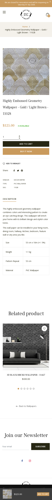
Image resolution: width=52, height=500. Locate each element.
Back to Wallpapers (27, 406)
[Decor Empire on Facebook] (22, 460)
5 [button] (30, 388)
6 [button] (33, 388)
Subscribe (40, 446)
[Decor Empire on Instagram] (30, 460)
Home (25, 26)
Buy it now (26, 151)
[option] (26, 357)
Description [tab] (9, 199)
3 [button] (24, 388)
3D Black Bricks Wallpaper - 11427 (26, 375)
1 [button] (18, 388)
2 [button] (21, 388)
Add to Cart (43, 494)
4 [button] (27, 388)
